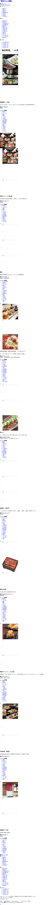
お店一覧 (4, 5)
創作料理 (5, 12)
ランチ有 (5, 35)
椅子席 (4, 20)
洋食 (4, 11)
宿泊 (4, 33)
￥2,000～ (5, 43)
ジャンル (4, 113)
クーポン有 (4, 381)
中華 (4, 13)
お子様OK (5, 23)
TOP (1, 5)
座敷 (4, 22)
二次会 (4, 31)
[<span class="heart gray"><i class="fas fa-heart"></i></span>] (4, 110)
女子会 (4, 28)
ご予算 (3, 118)
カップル (5, 36)
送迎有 (4, 29)
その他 (4, 16)
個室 (4, 25)
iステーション (15, 901)
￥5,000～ (5, 47)
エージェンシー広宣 (25, 901)
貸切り (4, 27)
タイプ (3, 116)
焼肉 (4, 9)
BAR (4, 15)
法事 (4, 37)
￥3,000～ (5, 44)
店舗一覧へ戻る (4, 854)
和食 (4, 8)
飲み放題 (5, 24)
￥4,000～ (5, 46)
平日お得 (4, 372)
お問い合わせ (7, 901)
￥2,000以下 (5, 42)
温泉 (4, 32)
